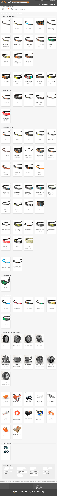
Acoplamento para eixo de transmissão (21, 472)
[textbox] (19, 2)
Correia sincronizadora (46, 473)
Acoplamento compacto (46, 471)
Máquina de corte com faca (8, 471)
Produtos (41, 4)
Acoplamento (6, 469)
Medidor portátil (32, 469)
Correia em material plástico (33, 473)
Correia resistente (45, 469)
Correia (6, 473)
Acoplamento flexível (20, 469)
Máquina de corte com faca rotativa (34, 471)
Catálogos (46, 4)
